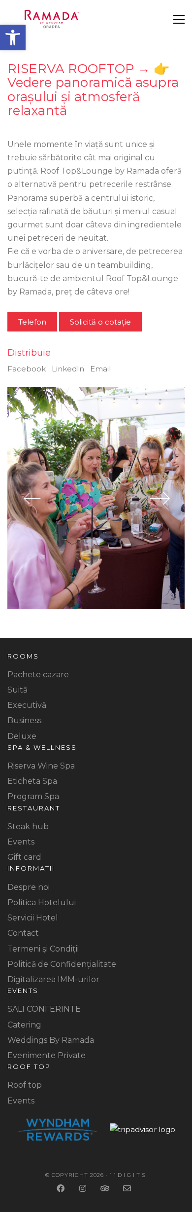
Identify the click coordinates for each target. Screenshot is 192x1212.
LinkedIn (68, 368)
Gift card (24, 857)
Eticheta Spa (32, 781)
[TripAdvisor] (106, 1188)
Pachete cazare (38, 674)
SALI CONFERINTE (44, 1009)
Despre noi (28, 887)
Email (100, 368)
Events (20, 841)
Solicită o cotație (100, 322)
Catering (24, 1024)
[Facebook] (61, 1188)
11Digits (128, 1175)
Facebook (26, 368)
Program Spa (33, 796)
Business (24, 720)
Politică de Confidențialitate (61, 964)
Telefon (32, 322)
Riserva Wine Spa (41, 766)
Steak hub (28, 826)
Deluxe (21, 736)
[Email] (128, 1188)
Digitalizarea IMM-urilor (53, 979)
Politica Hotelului (41, 902)
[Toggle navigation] (179, 19)
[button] (13, 37)
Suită (17, 690)
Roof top (24, 1085)
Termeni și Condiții (43, 949)
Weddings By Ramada (50, 1040)
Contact (23, 933)
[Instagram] (84, 1188)
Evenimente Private (46, 1055)
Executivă (26, 705)
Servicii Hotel (32, 917)
